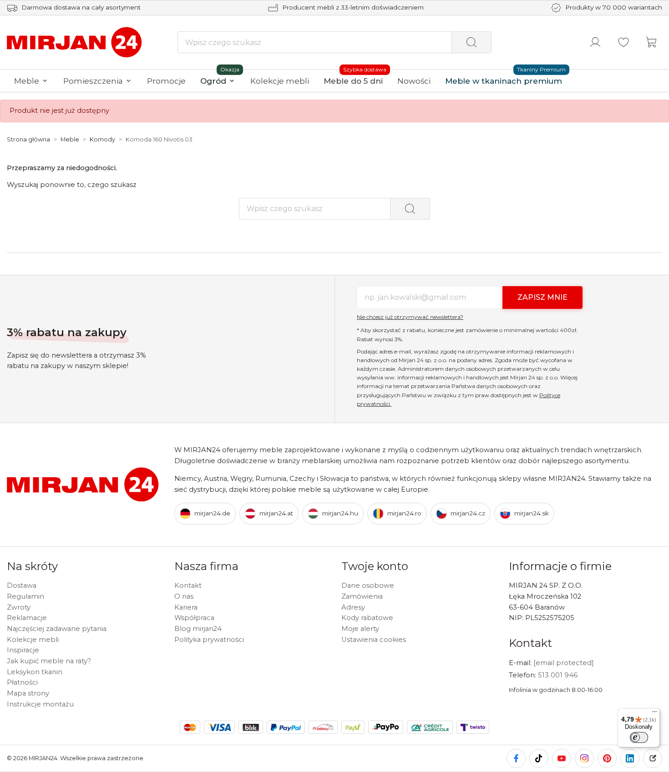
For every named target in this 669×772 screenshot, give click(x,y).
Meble (26, 81)
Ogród (213, 81)
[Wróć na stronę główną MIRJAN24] (75, 42)
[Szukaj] (471, 42)
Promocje (166, 81)
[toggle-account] (595, 42)
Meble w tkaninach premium (503, 81)
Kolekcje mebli (279, 81)
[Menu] (654, 713)
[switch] (639, 737)
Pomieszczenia (93, 81)
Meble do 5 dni (353, 81)
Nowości (414, 81)
